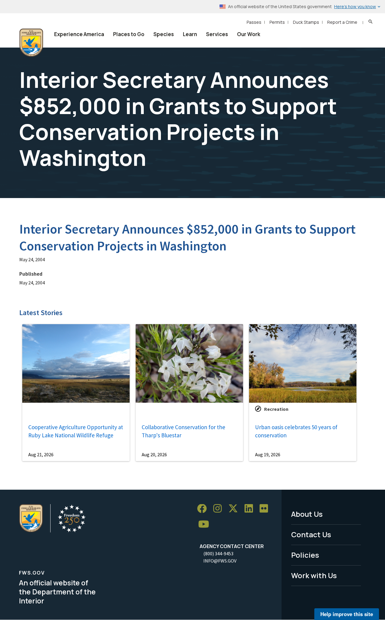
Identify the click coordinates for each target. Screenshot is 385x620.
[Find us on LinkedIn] (251, 508)
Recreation (276, 409)
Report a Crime (342, 22)
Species (163, 34)
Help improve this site (346, 614)
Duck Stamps (306, 22)
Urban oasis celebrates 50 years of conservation (296, 431)
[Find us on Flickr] (266, 508)
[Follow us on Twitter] (235, 508)
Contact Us (311, 534)
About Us (307, 514)
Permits (277, 22)
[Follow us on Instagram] (219, 508)
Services (217, 34)
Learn (190, 34)
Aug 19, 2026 (267, 454)
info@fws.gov (219, 561)
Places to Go (128, 34)
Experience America (79, 34)
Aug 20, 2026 (154, 454)
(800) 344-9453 (218, 553)
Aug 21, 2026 (41, 454)
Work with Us (314, 575)
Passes (254, 22)
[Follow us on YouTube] (205, 524)
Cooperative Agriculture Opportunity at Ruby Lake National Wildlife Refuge (75, 431)
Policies (305, 555)
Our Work (248, 34)
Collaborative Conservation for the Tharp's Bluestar (183, 431)
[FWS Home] (31, 42)
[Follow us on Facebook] (204, 508)
